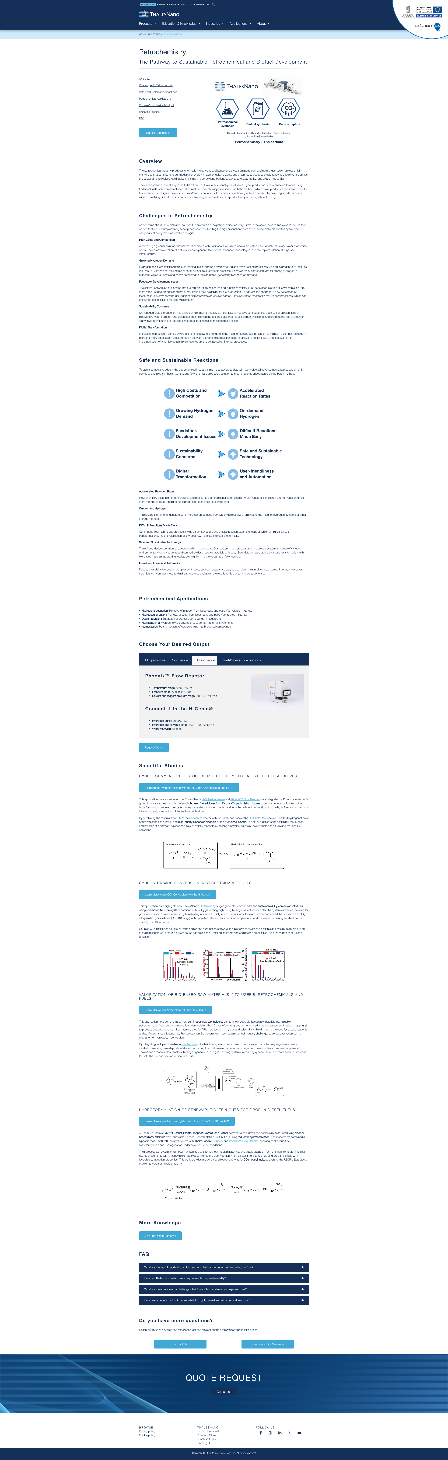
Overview (144, 78)
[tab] (155, 660)
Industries (213, 24)
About (261, 24)
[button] (212, 5)
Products (145, 24)
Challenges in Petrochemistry (156, 85)
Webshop (149, 4)
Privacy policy (147, 1431)
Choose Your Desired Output (156, 105)
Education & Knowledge (179, 24)
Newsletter (202, 4)
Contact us (186, 4)
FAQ (141, 118)
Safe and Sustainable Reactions (158, 91)
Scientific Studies (149, 111)
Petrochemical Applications (155, 98)
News (162, 4)
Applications (238, 24)
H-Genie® (201, 708)
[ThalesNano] (224, 14)
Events (172, 4)
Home (142, 34)
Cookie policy (147, 1435)
